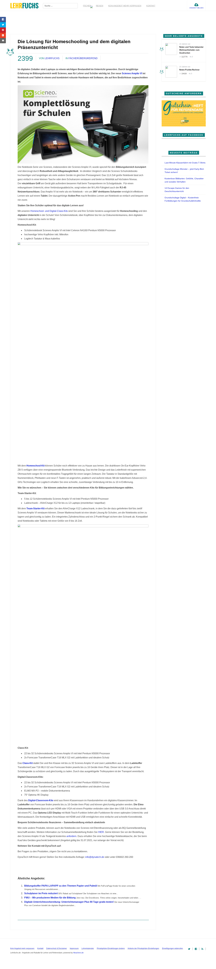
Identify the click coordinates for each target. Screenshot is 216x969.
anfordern (71, 836)
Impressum (74, 948)
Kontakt (150, 6)
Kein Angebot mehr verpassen (124, 6)
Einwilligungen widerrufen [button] (172, 948)
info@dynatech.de (94, 857)
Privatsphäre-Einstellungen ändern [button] (111, 948)
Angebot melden (196, 8)
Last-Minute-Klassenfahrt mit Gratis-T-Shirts (185, 163)
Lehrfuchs (52, 58)
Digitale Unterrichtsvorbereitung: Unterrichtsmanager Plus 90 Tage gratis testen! (69, 902)
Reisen (99, 6)
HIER (101, 832)
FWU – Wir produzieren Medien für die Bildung (50, 897)
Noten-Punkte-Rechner (189, 70)
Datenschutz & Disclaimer (56, 948)
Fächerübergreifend (83, 58)
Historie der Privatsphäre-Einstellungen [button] (143, 948)
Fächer (87, 6)
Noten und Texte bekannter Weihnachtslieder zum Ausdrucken (191, 50)
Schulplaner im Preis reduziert (41, 893)
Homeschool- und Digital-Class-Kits (49, 211)
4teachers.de (78, 953)
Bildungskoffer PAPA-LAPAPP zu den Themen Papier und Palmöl (60, 886)
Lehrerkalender (88, 948)
